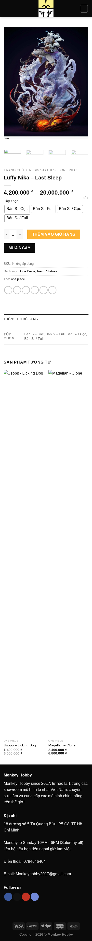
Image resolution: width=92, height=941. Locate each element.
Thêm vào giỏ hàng (54, 234)
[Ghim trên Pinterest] (43, 290)
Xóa (85, 198)
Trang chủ (14, 170)
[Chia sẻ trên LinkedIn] (52, 290)
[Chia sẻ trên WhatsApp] (8, 290)
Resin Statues (42, 170)
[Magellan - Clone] (68, 553)
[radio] (17, 209)
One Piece (69, 170)
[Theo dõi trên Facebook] (8, 897)
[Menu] (7, 8)
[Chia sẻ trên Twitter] (26, 290)
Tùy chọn (11, 201)
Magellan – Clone (62, 745)
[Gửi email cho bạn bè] (35, 290)
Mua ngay (20, 248)
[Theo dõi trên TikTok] (17, 897)
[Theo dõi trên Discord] (35, 897)
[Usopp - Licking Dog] (24, 553)
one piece (18, 279)
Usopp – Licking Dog (20, 745)
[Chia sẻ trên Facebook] (17, 290)
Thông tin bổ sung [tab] (21, 319)
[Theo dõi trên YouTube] (26, 897)
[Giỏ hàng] (84, 8)
